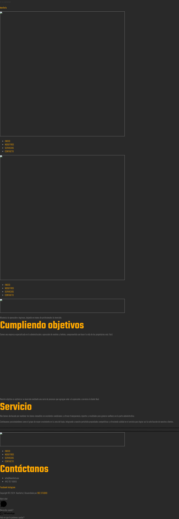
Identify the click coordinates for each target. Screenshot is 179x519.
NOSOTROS (9, 144)
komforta (3, 7)
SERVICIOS (9, 147)
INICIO (7, 141)
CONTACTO (9, 151)
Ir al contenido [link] (5, 1)
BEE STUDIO (42, 493)
